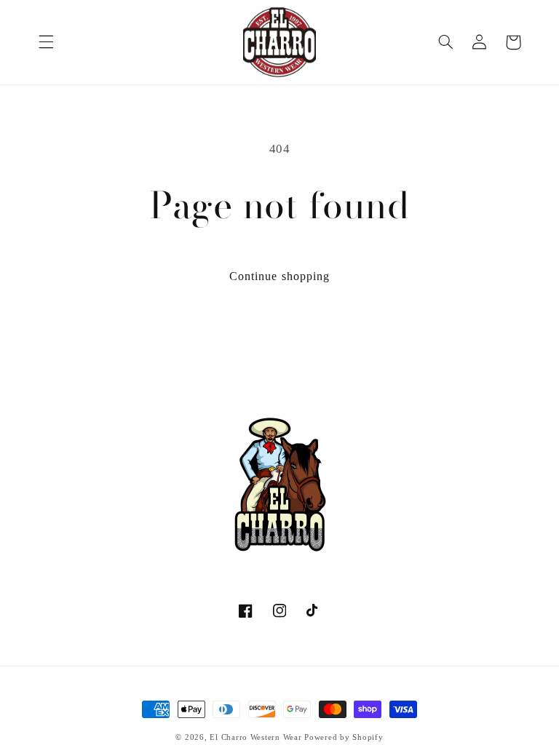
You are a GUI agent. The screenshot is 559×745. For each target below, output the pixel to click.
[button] (46, 42)
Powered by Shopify (343, 737)
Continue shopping (279, 276)
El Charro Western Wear (255, 737)
